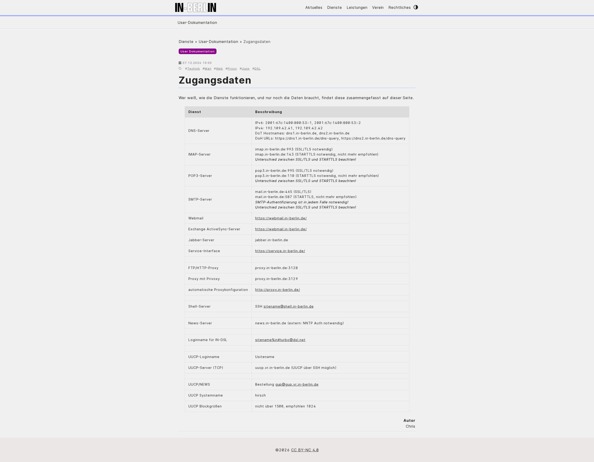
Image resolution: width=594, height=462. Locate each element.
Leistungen (357, 7)
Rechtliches (399, 7)
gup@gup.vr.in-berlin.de (297, 384)
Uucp (246, 68)
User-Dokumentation (197, 22)
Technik (193, 68)
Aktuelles (314, 7)
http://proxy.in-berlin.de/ (277, 290)
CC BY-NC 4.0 (305, 450)
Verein (378, 7)
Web (219, 68)
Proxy (232, 68)
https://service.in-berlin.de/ (280, 251)
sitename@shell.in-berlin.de (289, 306)
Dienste (334, 7)
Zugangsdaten (215, 80)
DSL (258, 68)
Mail (208, 68)
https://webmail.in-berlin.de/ (281, 218)
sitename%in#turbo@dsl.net (280, 340)
